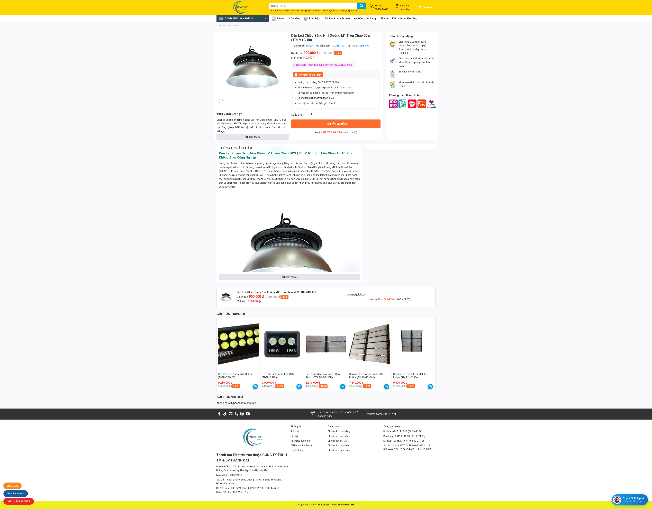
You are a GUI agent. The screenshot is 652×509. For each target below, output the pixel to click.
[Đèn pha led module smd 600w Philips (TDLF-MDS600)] (369, 344)
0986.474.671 (401, 440)
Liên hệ (313, 18)
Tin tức (281, 18)
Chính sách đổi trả (337, 440)
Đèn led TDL (235, 25)
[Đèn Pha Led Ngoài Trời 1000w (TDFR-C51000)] (238, 344)
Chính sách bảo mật (338, 445)
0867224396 (387, 299)
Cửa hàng (294, 18)
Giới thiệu (295, 431)
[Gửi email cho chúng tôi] (230, 414)
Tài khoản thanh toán (337, 18)
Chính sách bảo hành (339, 436)
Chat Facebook (16, 493)
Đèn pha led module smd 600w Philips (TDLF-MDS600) (366, 376)
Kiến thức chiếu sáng (404, 18)
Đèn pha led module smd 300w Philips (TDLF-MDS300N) (323, 376)
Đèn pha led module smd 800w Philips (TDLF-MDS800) (410, 376)
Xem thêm (254, 137)
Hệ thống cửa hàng (365, 18)
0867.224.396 (332, 132)
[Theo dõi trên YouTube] (248, 414)
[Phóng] (221, 102)
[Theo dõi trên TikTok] (225, 414)
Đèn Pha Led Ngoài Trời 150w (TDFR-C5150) (278, 376)
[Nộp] (361, 6)
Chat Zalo (12, 485)
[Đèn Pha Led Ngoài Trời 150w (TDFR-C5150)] (282, 344)
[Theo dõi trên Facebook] (219, 414)
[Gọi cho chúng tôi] (236, 414)
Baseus (310, 45)
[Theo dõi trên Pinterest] (242, 414)
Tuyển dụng (297, 450)
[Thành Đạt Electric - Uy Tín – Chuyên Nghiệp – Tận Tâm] (240, 7)
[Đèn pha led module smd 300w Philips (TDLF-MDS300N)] (326, 344)
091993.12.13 (402, 436)
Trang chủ (221, 25)
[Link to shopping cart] (255, 386)
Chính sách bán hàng (339, 431)
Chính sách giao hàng (339, 450)
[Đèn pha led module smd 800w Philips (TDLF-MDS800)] (413, 344)
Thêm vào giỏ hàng (336, 123)
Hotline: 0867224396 (19, 501)
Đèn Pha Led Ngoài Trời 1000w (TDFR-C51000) (235, 376)
